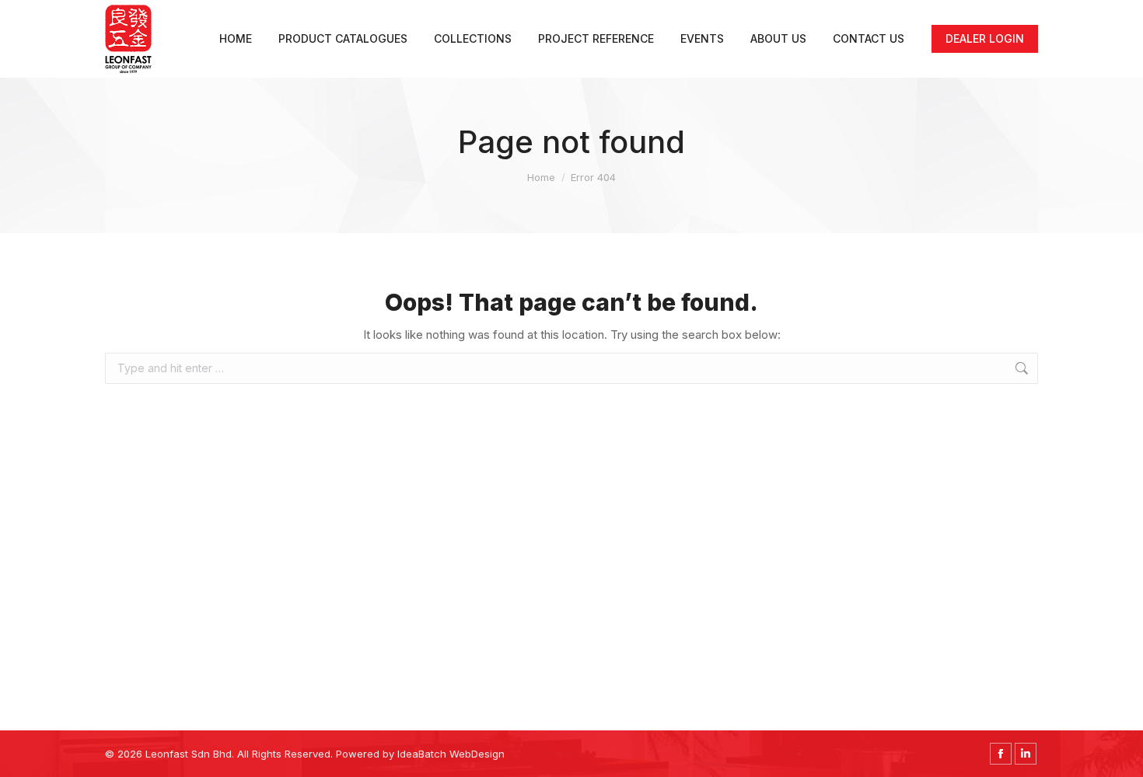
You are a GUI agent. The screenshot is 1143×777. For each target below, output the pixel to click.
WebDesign (477, 753)
